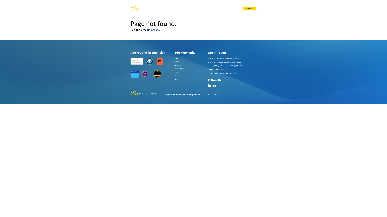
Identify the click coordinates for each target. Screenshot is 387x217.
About (237, 8)
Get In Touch (249, 8)
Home (181, 8)
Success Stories (211, 8)
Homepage (153, 30)
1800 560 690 (219, 70)
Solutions (199, 8)
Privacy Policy (213, 95)
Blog (230, 8)
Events (223, 8)
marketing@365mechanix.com (225, 73)
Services (189, 8)
